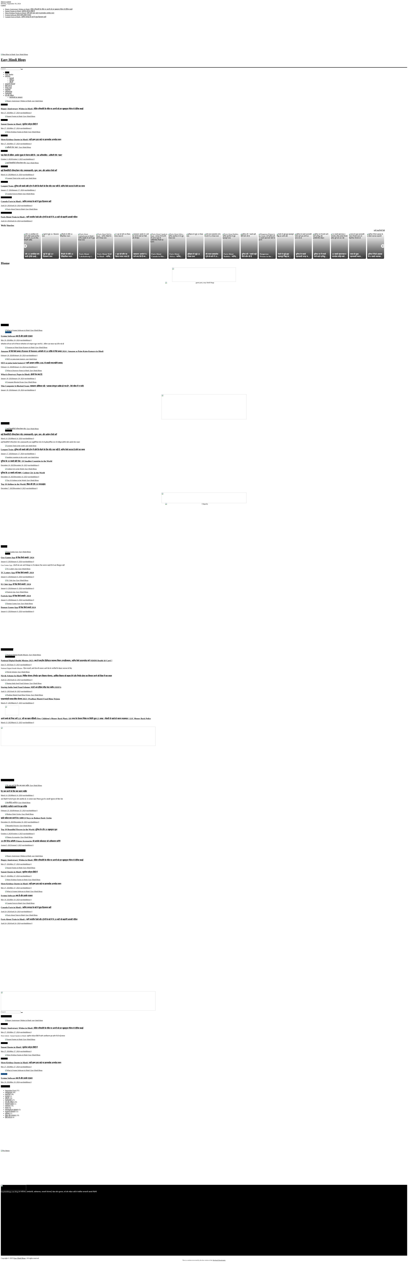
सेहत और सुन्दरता (10, 787)
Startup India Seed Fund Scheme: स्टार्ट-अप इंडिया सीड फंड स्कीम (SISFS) (31, 687)
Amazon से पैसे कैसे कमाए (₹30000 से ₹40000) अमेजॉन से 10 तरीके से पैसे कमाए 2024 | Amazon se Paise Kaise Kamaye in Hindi (52, 351)
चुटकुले (11, 78)
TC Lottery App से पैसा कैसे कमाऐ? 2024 (17, 573)
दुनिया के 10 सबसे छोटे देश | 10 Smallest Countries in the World (26, 461)
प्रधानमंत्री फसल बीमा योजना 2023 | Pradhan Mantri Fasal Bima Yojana (30, 699)
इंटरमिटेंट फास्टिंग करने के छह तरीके (14, 806)
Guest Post (8, 1216)
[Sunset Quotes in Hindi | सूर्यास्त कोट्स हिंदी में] (20, 116)
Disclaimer (8, 1214)
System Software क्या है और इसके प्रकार (18, 15)
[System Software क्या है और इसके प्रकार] (23, 1070)
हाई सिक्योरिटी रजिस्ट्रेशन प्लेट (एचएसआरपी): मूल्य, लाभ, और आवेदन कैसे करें (29, 170)
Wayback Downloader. (219, 1260)
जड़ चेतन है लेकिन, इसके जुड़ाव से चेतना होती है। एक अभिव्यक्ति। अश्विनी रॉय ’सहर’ (31, 155)
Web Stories (9, 74)
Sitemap (8, 1220)
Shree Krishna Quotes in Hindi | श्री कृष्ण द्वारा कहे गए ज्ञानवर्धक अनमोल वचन (29, 13)
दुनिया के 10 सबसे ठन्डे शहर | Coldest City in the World (23, 473)
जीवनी (11, 82)
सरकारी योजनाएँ (10, 84)
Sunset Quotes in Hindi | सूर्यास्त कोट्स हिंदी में (20, 11)
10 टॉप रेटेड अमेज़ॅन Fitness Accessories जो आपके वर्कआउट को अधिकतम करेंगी (30, 841)
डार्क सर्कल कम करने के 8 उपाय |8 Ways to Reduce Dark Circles (26, 818)
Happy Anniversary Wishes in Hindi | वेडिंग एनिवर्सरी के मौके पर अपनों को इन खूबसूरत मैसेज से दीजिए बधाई (38, 9)
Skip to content (6, 2)
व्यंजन (7, 1108)
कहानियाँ (7, 90)
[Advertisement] (204, 34)
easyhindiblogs (25, 113)
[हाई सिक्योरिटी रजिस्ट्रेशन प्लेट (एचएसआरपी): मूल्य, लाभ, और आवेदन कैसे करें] (22, 163)
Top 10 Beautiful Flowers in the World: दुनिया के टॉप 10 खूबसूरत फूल (29, 829)
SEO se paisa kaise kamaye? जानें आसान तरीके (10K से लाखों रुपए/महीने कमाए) (32, 363)
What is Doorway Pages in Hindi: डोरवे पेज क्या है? (22, 374)
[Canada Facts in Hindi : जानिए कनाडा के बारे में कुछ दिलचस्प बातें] (20, 194)
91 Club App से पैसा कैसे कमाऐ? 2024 (16, 584)
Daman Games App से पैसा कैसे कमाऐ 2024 (18, 607)
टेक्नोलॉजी (8, 93)
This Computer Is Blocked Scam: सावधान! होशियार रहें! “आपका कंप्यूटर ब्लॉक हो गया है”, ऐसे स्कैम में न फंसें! (42, 386)
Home (7, 72)
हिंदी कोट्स (8, 86)
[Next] (383, 246)
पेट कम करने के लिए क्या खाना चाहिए (14, 791)
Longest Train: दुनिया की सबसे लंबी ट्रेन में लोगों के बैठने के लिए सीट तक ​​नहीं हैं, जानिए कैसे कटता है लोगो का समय (43, 186)
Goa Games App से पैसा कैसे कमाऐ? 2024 (17, 557)
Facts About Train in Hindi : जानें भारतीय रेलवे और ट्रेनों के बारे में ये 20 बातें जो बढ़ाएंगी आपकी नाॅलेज (39, 217)
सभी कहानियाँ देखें (379, 230)
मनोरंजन (7, 76)
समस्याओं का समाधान (15, 97)
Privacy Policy (10, 1218)
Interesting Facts (6, 197)
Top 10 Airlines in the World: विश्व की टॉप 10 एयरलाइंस (23, 484)
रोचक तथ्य (8, 88)
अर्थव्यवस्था (8, 91)
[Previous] (25, 246)
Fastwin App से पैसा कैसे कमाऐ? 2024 (16, 596)
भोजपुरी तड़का (9, 1104)
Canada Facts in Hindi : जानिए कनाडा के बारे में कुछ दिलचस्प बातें (25, 17)
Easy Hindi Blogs (13, 60)
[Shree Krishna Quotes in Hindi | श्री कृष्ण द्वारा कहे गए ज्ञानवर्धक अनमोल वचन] (22, 132)
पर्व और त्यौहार (9, 95)
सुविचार (11, 80)
